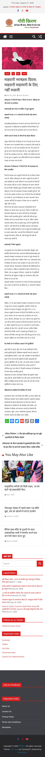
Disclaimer (6, 727)
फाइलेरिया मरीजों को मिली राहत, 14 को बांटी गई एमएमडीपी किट (22, 488)
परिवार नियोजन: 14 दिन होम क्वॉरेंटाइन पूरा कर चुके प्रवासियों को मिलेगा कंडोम (23, 435)
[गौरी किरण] (5, 37)
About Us (6, 706)
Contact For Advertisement (13, 656)
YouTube (5, 648)
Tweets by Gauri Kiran (11, 626)
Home (7, 74)
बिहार (18, 74)
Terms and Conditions (11, 722)
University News (9, 652)
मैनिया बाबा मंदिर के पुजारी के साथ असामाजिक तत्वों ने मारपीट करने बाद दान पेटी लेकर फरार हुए (20, 533)
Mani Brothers (24, 95)
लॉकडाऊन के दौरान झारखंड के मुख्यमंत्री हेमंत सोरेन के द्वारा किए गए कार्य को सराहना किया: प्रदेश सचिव (21, 445)
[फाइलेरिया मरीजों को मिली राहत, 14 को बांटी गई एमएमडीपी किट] (22, 462)
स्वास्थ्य (24, 74)
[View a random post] (40, 37)
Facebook (6, 640)
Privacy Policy (8, 717)
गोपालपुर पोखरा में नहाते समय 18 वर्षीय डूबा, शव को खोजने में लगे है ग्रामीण (21, 509)
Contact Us (6, 711)
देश (13, 74)
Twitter (5, 644)
